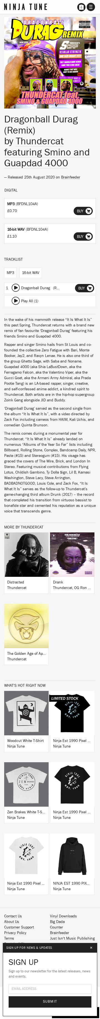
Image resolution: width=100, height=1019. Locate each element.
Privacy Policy (15, 933)
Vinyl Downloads (63, 916)
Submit (50, 1001)
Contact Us (13, 916)
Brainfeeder (70, 177)
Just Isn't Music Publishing (72, 938)
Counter (56, 927)
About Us (11, 922)
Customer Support (19, 927)
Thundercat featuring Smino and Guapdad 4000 (47, 152)
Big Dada (57, 922)
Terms (9, 938)
